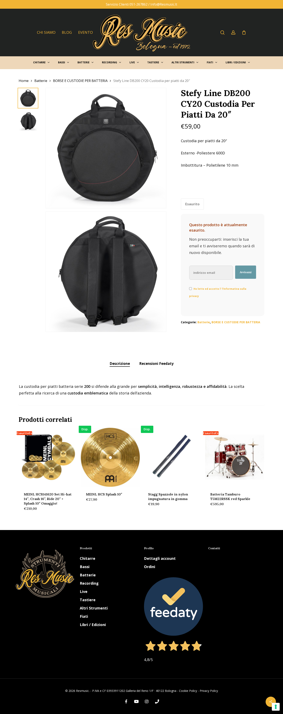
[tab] (119, 364)
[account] (233, 32)
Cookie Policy (188, 691)
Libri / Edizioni (93, 624)
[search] (222, 32)
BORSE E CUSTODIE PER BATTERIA (80, 80)
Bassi (84, 566)
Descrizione (120, 363)
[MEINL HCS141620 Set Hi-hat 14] (48, 457)
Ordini (149, 566)
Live (83, 591)
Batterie (40, 80)
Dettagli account (160, 558)
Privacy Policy (209, 691)
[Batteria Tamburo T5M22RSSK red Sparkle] (234, 457)
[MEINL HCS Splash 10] (110, 457)
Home (24, 80)
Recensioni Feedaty (156, 363)
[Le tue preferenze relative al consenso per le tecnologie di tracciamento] (276, 707)
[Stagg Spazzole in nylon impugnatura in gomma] (172, 457)
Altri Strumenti (94, 608)
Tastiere (88, 599)
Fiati (84, 616)
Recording (89, 583)
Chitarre (87, 558)
